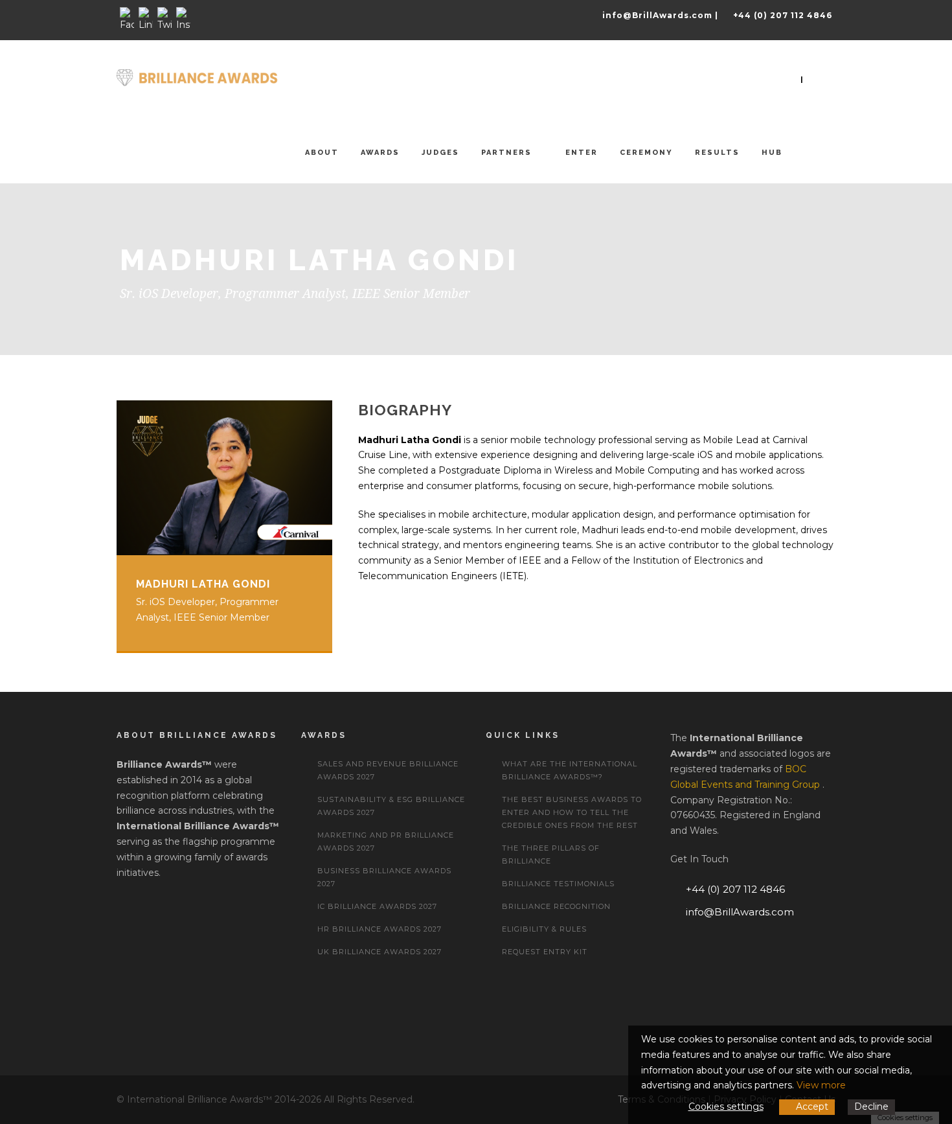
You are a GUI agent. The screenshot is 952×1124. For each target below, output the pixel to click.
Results (717, 152)
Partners (506, 152)
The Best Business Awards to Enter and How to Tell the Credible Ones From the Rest (572, 812)
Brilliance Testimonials (558, 883)
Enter (581, 152)
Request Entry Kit (544, 951)
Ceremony (646, 152)
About (322, 152)
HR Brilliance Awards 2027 (379, 929)
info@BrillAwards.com (740, 912)
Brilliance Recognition (556, 906)
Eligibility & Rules (544, 929)
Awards (380, 152)
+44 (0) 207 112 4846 (735, 889)
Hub (772, 152)
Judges (440, 152)
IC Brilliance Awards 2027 (377, 906)
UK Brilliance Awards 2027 (379, 951)
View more (821, 1085)
